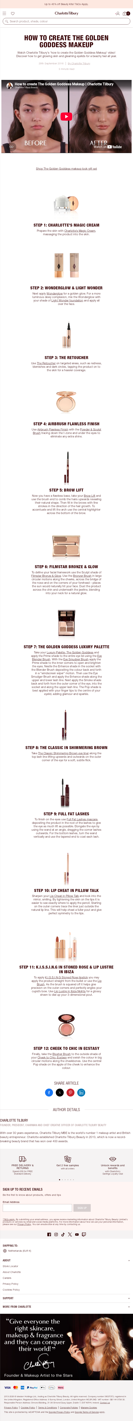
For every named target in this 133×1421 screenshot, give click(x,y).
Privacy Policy (24, 1224)
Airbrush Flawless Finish (52, 429)
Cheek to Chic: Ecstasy (52, 1057)
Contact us (105, 1402)
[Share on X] (60, 1093)
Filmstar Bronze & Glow (46, 575)
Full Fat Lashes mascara (82, 819)
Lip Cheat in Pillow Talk (64, 895)
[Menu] (4, 13)
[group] (23, 1163)
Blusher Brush (61, 1054)
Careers (7, 1277)
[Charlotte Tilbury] (66, 13)
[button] (6, 21)
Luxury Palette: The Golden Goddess (70, 652)
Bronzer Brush (82, 575)
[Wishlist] (12, 13)
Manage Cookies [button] (89, 1407)
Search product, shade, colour (29, 21)
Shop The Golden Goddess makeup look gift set (66, 168)
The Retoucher (46, 363)
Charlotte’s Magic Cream (79, 230)
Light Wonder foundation (67, 300)
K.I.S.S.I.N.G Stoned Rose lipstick (66, 977)
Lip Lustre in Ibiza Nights (70, 991)
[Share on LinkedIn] (81, 1093)
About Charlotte (12, 1272)
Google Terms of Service (87, 1412)
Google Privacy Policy (59, 1412)
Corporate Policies (69, 1407)
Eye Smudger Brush (76, 659)
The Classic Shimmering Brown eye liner (63, 753)
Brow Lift (89, 495)
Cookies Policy (11, 1289)
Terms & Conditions (47, 1407)
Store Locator (10, 1266)
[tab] (59, 1179)
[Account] (118, 13)
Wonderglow (55, 293)
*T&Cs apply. (9, 1219)
